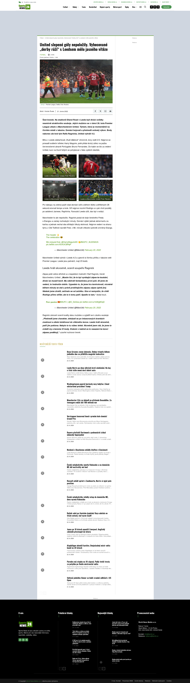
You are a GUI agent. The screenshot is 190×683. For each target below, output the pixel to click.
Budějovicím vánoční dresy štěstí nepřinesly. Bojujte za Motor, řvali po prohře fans (81, 623)
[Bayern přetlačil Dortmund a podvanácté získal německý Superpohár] (52, 437)
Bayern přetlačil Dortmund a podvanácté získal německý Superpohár (86, 433)
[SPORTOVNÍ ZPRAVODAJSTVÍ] (22, 7)
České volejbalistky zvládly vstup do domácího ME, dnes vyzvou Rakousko (87, 498)
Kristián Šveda (49, 111)
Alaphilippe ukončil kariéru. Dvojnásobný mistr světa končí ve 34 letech (88, 546)
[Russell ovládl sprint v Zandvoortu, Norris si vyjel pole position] (52, 485)
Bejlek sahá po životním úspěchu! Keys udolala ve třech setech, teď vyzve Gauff (87, 514)
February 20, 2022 (93, 250)
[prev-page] (41, 593)
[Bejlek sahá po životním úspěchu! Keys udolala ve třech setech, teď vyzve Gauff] (52, 517)
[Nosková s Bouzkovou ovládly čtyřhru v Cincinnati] (52, 453)
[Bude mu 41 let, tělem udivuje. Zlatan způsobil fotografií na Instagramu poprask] (65, 660)
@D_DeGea (73, 301)
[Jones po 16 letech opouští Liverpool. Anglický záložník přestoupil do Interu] (52, 533)
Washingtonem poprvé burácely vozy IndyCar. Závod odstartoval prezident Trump (88, 385)
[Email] (105, 111)
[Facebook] (151, 7)
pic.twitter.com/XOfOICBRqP (58, 244)
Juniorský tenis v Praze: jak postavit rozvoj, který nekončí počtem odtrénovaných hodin (120, 623)
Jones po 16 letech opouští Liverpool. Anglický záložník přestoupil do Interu (86, 530)
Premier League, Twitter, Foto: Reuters (57, 104)
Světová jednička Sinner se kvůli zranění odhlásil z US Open (89, 579)
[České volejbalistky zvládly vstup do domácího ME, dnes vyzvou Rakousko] (52, 501)
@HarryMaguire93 (69, 241)
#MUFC (83, 241)
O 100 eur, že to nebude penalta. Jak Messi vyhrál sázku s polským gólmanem (81, 641)
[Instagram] (154, 7)
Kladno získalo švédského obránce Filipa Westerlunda (121, 651)
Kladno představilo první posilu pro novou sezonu (121, 660)
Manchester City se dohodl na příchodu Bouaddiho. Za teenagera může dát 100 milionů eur (89, 401)
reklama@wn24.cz (151, 636)
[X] (158, 7)
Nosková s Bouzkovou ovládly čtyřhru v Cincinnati (87, 449)
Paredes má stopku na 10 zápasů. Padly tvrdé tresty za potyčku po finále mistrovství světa (88, 562)
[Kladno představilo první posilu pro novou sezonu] (104, 660)
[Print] (110, 111)
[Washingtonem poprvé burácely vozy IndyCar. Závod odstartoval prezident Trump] (52, 388)
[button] (145, 6)
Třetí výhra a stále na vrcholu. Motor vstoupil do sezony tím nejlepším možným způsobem (80, 632)
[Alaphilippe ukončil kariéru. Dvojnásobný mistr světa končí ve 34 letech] (52, 550)
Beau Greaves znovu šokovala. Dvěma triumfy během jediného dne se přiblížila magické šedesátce (88, 353)
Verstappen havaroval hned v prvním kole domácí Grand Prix (87, 417)
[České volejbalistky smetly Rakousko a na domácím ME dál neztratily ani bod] (52, 469)
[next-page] (44, 593)
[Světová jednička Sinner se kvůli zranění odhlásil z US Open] (52, 582)
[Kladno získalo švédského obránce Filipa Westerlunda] (104, 651)
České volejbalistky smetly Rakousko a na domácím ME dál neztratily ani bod (88, 466)
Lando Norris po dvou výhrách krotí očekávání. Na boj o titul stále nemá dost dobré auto (89, 369)
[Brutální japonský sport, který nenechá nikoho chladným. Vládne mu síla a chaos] (65, 651)
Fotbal (42, 38)
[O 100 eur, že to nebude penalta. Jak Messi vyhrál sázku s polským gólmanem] (65, 642)
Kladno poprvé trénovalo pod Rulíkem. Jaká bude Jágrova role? (121, 632)
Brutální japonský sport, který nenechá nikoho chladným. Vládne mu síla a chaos (81, 650)
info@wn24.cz (149, 634)
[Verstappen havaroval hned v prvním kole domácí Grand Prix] (52, 420)
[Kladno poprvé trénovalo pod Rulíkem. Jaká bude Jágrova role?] (104, 633)
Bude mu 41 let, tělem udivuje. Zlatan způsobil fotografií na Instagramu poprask (80, 660)
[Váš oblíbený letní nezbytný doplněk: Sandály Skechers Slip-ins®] (104, 642)
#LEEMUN (93, 241)
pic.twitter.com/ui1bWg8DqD (92, 301)
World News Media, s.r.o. (34, 681)
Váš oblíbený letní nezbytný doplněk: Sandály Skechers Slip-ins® (121, 641)
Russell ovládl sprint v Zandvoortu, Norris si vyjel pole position (89, 482)
